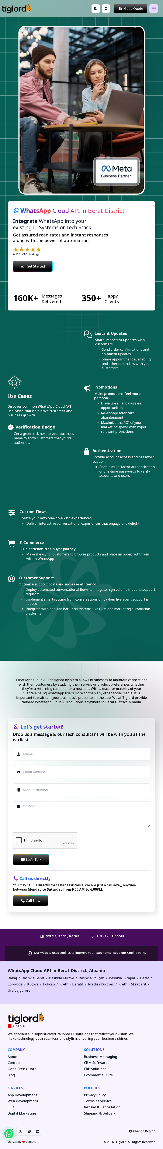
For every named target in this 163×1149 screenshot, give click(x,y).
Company (16, 1049)
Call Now (33, 900)
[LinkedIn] (37, 1131)
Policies (92, 1088)
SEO (11, 1107)
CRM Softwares (96, 1063)
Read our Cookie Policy (129, 953)
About (13, 1057)
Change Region (144, 1131)
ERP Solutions (95, 1069)
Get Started (36, 266)
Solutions (94, 1049)
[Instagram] (29, 1131)
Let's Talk (33, 859)
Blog (11, 1075)
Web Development (23, 1101)
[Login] (106, 8)
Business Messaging (100, 1057)
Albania (97, 970)
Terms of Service (98, 1101)
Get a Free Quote (22, 1069)
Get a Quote (133, 8)
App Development (22, 1095)
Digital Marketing (22, 1113)
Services (15, 1088)
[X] (20, 1131)
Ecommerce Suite (98, 1075)
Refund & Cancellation (102, 1107)
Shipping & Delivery (100, 1113)
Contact (14, 1063)
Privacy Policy (95, 1095)
